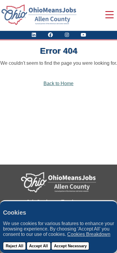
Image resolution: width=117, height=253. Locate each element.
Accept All (38, 246)
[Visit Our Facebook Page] (50, 34)
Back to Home (59, 83)
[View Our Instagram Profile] (67, 34)
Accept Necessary (70, 246)
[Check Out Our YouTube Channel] (83, 34)
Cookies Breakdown (88, 234)
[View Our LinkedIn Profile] (34, 34)
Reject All (14, 246)
